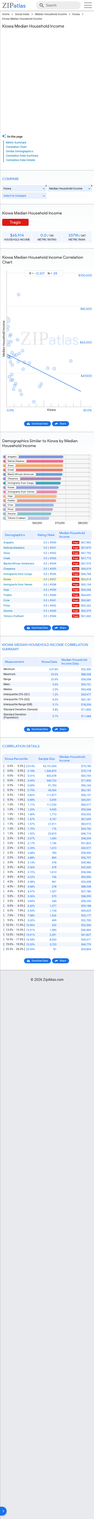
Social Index (22, 14)
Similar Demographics (19, 151)
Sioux (6, 553)
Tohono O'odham (13, 616)
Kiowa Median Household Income (22, 18)
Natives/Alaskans (13, 547)
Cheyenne (9, 568)
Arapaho (8, 542)
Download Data (40, 423)
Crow (6, 600)
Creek (6, 558)
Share (63, 423)
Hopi (6, 589)
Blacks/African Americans (18, 563)
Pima (6, 605)
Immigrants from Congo (17, 574)
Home (5, 14)
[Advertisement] (47, 82)
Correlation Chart (16, 147)
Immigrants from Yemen (17, 584)
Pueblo (7, 595)
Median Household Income (51, 14)
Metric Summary (16, 142)
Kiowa (76, 14)
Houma (7, 610)
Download (83, 266)
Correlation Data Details (20, 160)
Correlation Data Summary (22, 155)
